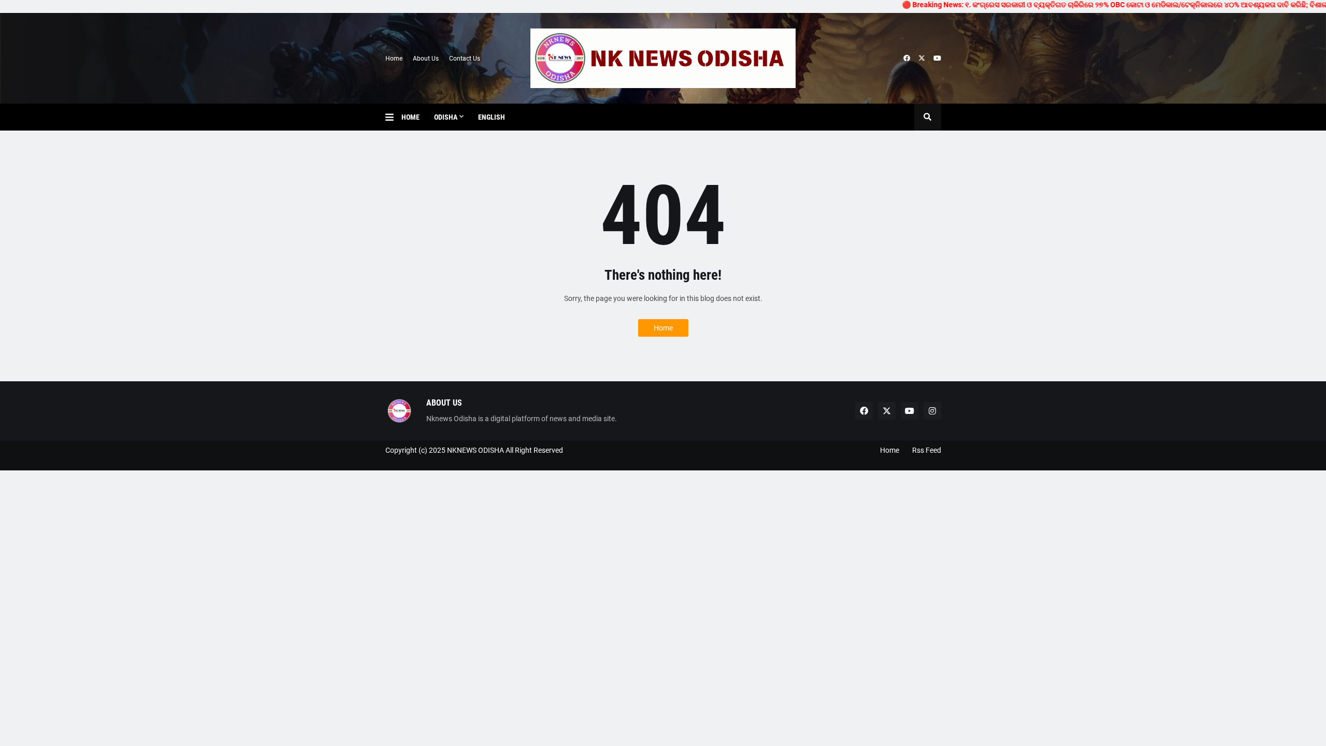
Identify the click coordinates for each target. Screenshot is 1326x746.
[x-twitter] (921, 58)
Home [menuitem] (410, 117)
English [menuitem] (491, 117)
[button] (393, 117)
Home (393, 58)
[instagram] (932, 411)
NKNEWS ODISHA (475, 450)
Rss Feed (926, 450)
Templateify (390, 460)
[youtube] (937, 58)
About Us (426, 58)
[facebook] (906, 58)
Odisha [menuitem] (445, 117)
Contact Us (464, 58)
